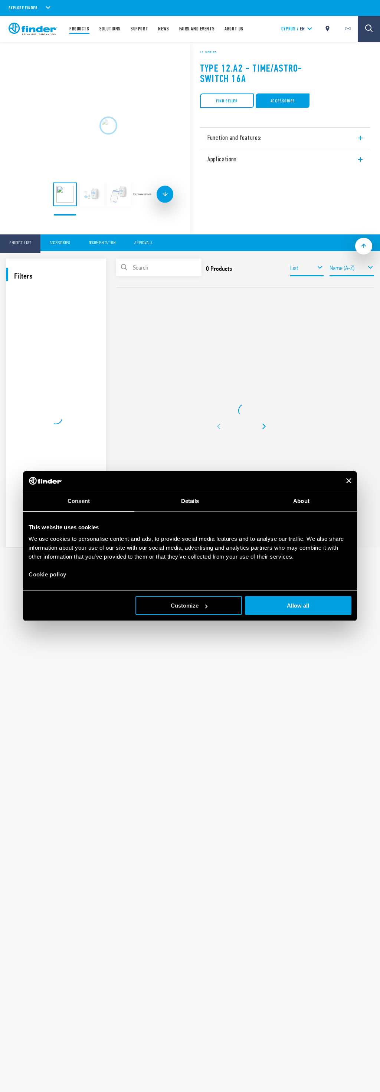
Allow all (298, 605)
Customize (185, 605)
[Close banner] (348, 480)
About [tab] (301, 501)
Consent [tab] (79, 501)
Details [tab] (190, 501)
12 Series (208, 52)
